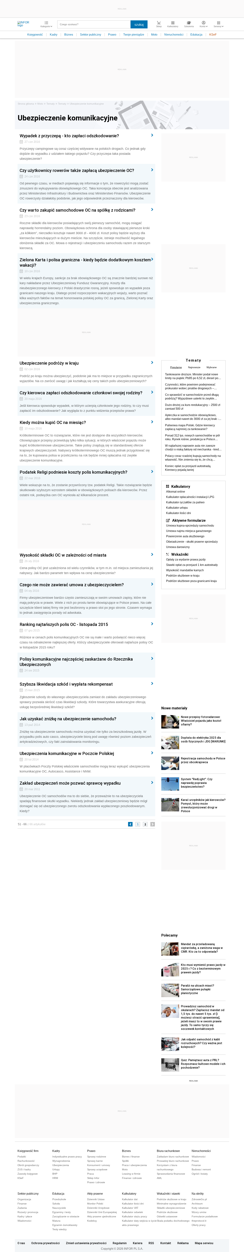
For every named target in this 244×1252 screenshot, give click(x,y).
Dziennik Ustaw (95, 1199)
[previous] (130, 824)
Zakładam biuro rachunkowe (173, 1156)
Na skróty (198, 1193)
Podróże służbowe (167, 1212)
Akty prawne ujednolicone (101, 1216)
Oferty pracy (199, 1225)
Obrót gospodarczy (28, 1165)
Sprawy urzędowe (97, 1169)
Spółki (125, 1160)
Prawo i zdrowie (96, 1182)
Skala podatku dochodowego (173, 1220)
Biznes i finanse (131, 1156)
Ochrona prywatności (45, 1243)
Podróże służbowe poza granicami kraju (191, 580)
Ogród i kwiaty (200, 1173)
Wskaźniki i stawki (168, 1193)
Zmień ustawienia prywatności (86, 1243)
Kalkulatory (180, 486)
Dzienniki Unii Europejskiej (102, 1212)
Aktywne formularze (189, 520)
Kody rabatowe (200, 1207)
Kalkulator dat (130, 1199)
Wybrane (211, 367)
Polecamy (169, 935)
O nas (21, 1243)
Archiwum (197, 1203)
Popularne (176, 367)
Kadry (53, 34)
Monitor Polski (95, 1203)
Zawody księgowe (28, 1173)
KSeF (213, 34)
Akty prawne (95, 1193)
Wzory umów (199, 1212)
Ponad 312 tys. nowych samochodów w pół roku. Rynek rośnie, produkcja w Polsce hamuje (192, 437)
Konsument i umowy (98, 1165)
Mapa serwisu (204, 1243)
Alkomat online (175, 491)
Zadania (22, 1207)
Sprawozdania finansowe (171, 1173)
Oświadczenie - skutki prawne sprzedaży (192, 541)
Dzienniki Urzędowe (98, 1207)
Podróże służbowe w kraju (183, 575)
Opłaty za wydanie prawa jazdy (186, 559)
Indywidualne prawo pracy (67, 1156)
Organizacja (24, 1199)
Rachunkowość (26, 1160)
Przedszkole (59, 1199)
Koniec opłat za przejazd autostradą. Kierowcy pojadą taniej (188, 468)
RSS (151, 1243)
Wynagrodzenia (61, 1160)
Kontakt (165, 1243)
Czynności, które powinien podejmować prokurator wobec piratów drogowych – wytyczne (190, 386)
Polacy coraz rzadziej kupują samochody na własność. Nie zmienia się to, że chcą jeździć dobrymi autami (193, 457)
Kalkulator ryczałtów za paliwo (185, 502)
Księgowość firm (28, 1150)
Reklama (183, 1243)
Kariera (137, 1243)
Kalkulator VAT (130, 1207)
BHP (54, 1173)
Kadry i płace (25, 1216)
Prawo (112, 34)
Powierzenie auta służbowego (185, 536)
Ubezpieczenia (60, 1165)
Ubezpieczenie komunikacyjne (87, 103)
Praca (90, 1173)
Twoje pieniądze (133, 34)
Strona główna (26, 103)
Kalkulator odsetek (132, 1212)
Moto (154, 34)
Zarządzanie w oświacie (65, 1216)
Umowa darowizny (178, 547)
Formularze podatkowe (205, 1216)
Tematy (50, 103)
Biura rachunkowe (168, 1150)
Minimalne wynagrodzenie (171, 1203)
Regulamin (120, 1243)
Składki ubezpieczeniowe (171, 1207)
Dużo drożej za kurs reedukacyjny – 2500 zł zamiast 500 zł (192, 406)
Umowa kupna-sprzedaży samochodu (190, 525)
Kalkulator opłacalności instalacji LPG (190, 496)
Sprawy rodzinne (96, 1156)
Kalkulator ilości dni (178, 513)
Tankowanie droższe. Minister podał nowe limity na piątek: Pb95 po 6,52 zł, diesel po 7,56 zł (191, 376)
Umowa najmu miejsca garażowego (188, 530)
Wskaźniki (179, 554)
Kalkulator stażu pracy (134, 1216)
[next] (152, 824)
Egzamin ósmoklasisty (64, 1225)
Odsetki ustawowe (167, 1216)
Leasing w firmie (131, 1173)
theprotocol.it (199, 1220)
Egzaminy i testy (61, 1212)
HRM (55, 1178)
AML (159, 1178)
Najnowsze (194, 367)
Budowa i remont (201, 1169)
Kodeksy (92, 1220)
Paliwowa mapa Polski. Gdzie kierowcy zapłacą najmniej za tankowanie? (190, 427)
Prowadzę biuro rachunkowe (173, 1160)
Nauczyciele (59, 1207)
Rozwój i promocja (28, 1212)
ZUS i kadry (24, 1169)
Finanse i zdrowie (132, 1178)
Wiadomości (198, 1156)
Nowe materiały (174, 707)
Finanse (196, 1165)
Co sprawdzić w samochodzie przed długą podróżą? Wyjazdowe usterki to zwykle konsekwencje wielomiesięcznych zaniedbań (192, 396)
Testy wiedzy (59, 1229)
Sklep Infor (93, 1178)
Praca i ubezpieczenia (134, 1165)
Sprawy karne (95, 1160)
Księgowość (35, 34)
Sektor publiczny (90, 34)
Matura (56, 1220)
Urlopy (56, 1169)
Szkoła (56, 1203)
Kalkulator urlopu (177, 507)
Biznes (68, 34)
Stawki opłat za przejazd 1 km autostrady (192, 564)
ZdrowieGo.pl (199, 1199)
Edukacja (196, 34)
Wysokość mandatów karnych (185, 570)
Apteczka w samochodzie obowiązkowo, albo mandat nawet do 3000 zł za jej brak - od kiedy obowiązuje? (191, 417)
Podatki (22, 1156)
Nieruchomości (173, 34)
